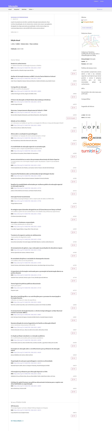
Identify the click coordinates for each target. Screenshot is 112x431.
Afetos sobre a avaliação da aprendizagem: (28, 135)
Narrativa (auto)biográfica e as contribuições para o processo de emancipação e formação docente (36, 298)
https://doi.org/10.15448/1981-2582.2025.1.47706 (27, 201)
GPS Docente (29, 407)
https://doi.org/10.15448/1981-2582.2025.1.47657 (27, 68)
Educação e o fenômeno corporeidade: (23, 223)
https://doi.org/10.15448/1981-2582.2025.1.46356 (27, 373)
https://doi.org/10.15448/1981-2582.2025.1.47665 (27, 214)
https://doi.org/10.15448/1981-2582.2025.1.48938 (27, 78)
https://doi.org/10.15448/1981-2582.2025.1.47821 (27, 165)
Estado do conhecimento (26, 64)
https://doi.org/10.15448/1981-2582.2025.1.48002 (27, 125)
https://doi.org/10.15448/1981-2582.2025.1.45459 (27, 226)
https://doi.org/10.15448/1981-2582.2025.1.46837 (27, 327)
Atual (9, 9)
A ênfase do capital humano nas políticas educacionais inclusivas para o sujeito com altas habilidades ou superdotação (37, 383)
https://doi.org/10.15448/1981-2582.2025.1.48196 (27, 102)
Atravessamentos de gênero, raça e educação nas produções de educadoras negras (36, 248)
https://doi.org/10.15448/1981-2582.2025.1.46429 (27, 352)
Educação (13, 6)
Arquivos (16, 9)
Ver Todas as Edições (16, 421)
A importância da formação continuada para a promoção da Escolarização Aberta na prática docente (37, 272)
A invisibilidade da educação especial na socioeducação (28, 147)
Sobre (31, 9)
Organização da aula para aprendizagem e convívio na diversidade (31, 361)
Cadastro (96, 1)
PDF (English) (72, 118)
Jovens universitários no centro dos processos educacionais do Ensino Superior (35, 161)
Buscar (100, 9)
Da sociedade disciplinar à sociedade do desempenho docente (30, 259)
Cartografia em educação (20, 88)
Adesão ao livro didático (37, 122)
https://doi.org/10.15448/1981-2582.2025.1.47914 (27, 138)
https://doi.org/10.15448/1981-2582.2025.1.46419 (27, 363)
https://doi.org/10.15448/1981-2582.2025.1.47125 (27, 288)
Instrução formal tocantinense (32, 198)
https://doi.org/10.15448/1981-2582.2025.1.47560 (27, 239)
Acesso (102, 1)
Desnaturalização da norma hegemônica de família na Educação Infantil (33, 324)
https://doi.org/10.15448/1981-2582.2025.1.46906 (27, 302)
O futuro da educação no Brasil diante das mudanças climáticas (30, 100)
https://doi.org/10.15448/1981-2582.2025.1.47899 (27, 151)
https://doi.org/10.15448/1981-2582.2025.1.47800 (27, 176)
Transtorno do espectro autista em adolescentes (26, 236)
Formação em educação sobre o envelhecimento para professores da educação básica (35, 349)
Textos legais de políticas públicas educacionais (26, 284)
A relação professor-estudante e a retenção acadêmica (28, 337)
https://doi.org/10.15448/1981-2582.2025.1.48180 (27, 112)
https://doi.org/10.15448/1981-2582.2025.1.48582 (27, 91)
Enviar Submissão (87, 27)
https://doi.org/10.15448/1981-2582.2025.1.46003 (27, 386)
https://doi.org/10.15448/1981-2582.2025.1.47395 (27, 263)
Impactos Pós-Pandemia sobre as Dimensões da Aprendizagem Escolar (32, 174)
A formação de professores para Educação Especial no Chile (29, 371)
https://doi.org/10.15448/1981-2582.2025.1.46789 (27, 340)
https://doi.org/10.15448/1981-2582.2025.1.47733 (27, 188)
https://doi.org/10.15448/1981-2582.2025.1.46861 (27, 314)
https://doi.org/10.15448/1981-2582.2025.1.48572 (27, 410)
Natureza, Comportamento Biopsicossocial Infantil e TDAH (29, 110)
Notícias (24, 9)
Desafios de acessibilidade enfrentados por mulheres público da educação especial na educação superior (36, 185)
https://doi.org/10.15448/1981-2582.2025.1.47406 (27, 250)
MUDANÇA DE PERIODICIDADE (19, 17)
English (85, 20)
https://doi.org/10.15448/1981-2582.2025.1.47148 (27, 275)
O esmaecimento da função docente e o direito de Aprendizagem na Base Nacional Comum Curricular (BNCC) (36, 311)
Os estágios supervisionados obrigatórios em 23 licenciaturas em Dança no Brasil (36, 210)
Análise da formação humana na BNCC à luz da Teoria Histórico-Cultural (33, 76)
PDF (74, 73)
